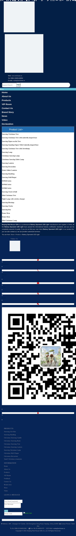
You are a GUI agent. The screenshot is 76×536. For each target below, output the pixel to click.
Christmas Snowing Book (12, 441)
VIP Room (7, 104)
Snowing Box (6, 209)
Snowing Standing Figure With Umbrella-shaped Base (20, 145)
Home (5, 92)
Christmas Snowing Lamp (11, 156)
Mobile (4, 274)
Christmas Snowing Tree (12, 444)
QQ (3, 417)
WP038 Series (6, 181)
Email (4, 287)
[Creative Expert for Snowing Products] (24, 54)
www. (13, 75)
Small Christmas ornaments (13, 459)
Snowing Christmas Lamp (12, 450)
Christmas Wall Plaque (11, 453)
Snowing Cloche (7, 206)
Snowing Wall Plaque (9, 177)
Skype (4, 298)
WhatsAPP (5, 264)
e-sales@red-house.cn (19, 80)
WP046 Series (6, 184)
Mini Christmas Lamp (9, 220)
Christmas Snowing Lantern (13, 447)
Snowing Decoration (9, 167)
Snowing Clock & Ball (9, 192)
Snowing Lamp (7, 152)
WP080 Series (6, 188)
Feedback (7, 478)
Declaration (7, 124)
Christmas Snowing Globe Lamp (13, 159)
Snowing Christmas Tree (10, 134)
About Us (6, 96)
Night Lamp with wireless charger (13, 199)
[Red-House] (19, 17)
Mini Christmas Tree (9, 195)
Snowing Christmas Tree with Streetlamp (16, 148)
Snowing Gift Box (10, 431)
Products (6, 100)
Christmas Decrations (11, 456)
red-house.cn (18, 75)
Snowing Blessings (8, 202)
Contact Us (7, 108)
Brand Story (8, 112)
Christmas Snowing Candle (13, 438)
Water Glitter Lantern (9, 170)
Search (18, 84)
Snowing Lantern (8, 163)
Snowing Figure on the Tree (11, 141)
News (4, 116)
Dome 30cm (6, 213)
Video (5, 120)
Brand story (8, 484)
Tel (3, 277)
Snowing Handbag (8, 174)
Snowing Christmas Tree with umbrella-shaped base (19, 138)
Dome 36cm (6, 217)
